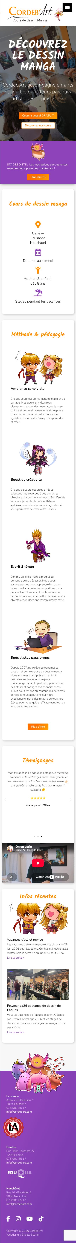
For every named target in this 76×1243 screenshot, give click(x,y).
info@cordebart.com (19, 1112)
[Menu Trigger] (67, 7)
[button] (5, 799)
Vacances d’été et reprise (25, 939)
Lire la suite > (16, 958)
